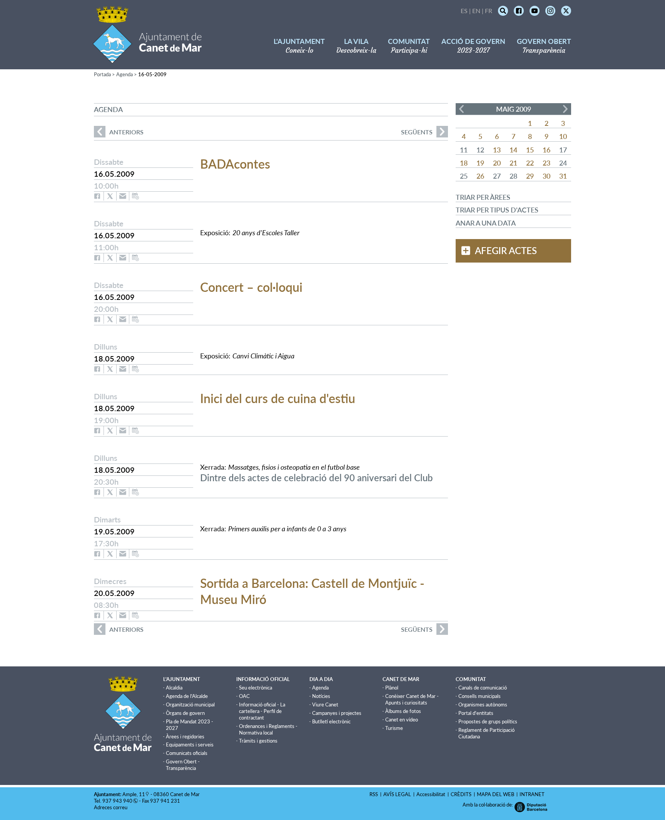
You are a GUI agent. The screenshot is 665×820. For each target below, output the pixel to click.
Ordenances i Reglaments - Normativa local (268, 729)
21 (513, 163)
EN (476, 10)
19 (480, 163)
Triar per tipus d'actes (497, 210)
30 (546, 176)
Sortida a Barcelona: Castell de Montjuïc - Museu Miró (312, 591)
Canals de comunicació (482, 687)
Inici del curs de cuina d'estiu (277, 398)
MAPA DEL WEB (495, 794)
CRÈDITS (461, 794)
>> (565, 109)
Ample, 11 (133, 794)
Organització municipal (190, 704)
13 (497, 150)
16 (546, 150)
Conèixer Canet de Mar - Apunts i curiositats (412, 699)
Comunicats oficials (186, 753)
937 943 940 (117, 801)
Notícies (321, 696)
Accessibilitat (430, 794)
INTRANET (532, 794)
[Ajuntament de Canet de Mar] (147, 58)
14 (513, 150)
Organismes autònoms (482, 704)
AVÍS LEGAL (397, 794)
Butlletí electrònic (331, 721)
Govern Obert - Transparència (183, 764)
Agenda (124, 74)
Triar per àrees (483, 197)
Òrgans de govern (185, 713)
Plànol (391, 687)
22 (530, 163)
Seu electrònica (255, 687)
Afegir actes (506, 250)
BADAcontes (235, 163)
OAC (244, 696)
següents (417, 132)
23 (546, 163)
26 (480, 176)
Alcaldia (174, 687)
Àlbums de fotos (403, 711)
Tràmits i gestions (258, 741)
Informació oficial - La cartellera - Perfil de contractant (262, 711)
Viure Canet (325, 704)
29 (530, 176)
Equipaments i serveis (190, 744)
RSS (373, 794)
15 (530, 150)
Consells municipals (479, 696)
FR (488, 10)
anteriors (119, 132)
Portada (102, 74)
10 (563, 136)
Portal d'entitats (475, 713)
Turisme (394, 728)
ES (464, 10)
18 (464, 163)
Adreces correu (111, 807)
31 (563, 176)
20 (497, 163)
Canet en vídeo (401, 719)
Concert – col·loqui (251, 287)
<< (461, 109)
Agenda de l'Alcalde (187, 696)
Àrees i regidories (185, 736)
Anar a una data (486, 223)
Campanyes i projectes (336, 713)
